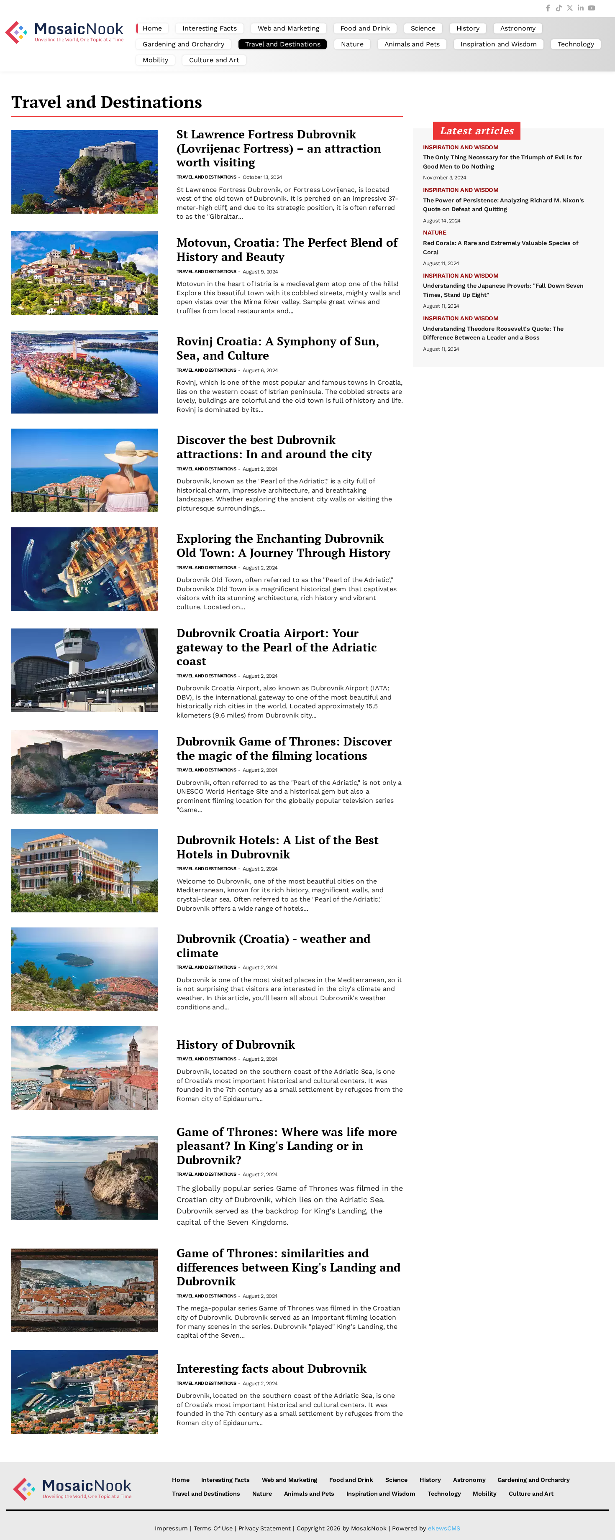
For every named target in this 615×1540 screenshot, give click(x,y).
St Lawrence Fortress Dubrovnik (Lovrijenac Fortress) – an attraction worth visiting (279, 148)
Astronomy (518, 28)
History (467, 28)
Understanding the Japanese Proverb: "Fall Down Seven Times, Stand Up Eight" (503, 290)
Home (152, 28)
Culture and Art (214, 60)
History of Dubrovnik (236, 1044)
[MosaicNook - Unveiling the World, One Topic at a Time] (66, 44)
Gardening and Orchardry (183, 44)
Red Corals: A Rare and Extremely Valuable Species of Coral (501, 247)
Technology (576, 44)
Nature (352, 44)
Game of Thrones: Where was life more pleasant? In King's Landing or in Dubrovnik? (287, 1146)
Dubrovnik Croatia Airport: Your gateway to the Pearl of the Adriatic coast (277, 647)
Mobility (155, 60)
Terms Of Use (213, 1528)
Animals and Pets (412, 44)
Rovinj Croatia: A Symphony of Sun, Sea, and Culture (278, 348)
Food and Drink (365, 28)
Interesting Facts (209, 28)
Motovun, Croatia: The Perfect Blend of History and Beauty (287, 249)
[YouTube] (591, 8)
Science (423, 28)
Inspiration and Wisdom (499, 44)
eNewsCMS (444, 1528)
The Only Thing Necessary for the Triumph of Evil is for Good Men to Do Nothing (502, 162)
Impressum (171, 1528)
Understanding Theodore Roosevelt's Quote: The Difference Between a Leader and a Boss (493, 333)
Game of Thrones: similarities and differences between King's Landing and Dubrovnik (289, 1267)
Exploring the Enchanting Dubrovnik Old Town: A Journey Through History (283, 545)
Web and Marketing (289, 28)
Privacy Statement (264, 1528)
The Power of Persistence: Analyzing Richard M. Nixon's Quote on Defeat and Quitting (503, 205)
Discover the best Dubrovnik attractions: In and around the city (274, 447)
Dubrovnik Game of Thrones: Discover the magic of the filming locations (284, 748)
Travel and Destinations (282, 44)
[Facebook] (548, 8)
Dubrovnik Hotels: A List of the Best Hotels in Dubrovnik (278, 847)
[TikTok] (559, 8)
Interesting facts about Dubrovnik (271, 1368)
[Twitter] (570, 8)
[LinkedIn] (580, 8)
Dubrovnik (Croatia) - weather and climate (274, 946)
